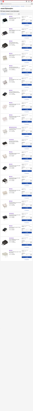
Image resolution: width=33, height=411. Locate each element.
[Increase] (31, 20)
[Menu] (1, 1)
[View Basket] (31, 1)
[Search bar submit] (31, 4)
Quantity (23, 19)
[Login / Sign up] (29, 1)
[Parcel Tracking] (26, 1)
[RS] (3, 1)
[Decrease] (22, 20)
